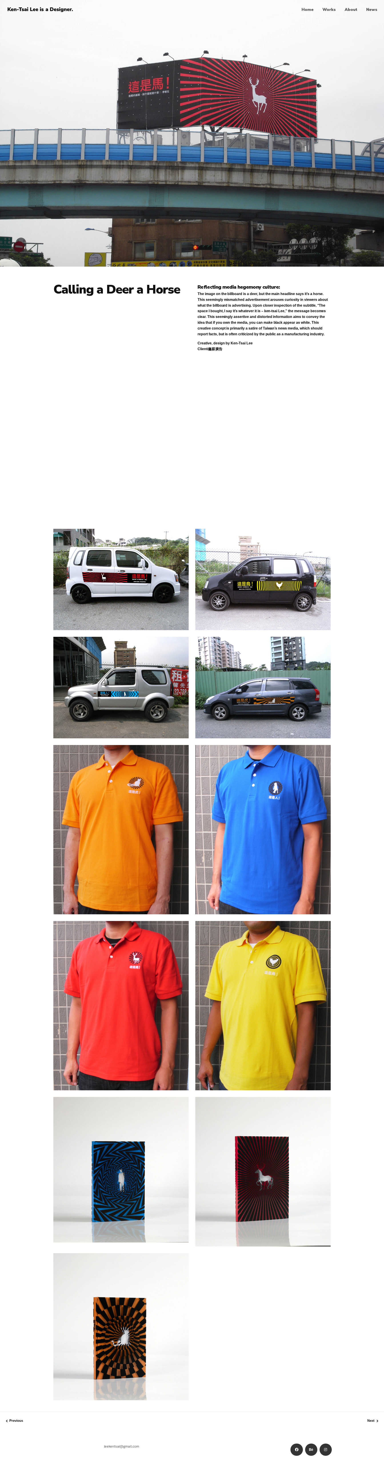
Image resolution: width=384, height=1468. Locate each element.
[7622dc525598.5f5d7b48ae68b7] (121, 1326)
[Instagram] (326, 1450)
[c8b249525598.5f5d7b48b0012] (192, 412)
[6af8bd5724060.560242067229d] (121, 382)
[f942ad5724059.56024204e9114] (263, 370)
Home (308, 9)
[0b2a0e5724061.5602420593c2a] (263, 382)
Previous (16, 1420)
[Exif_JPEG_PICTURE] (192, 425)
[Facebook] (296, 1450)
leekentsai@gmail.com (121, 1446)
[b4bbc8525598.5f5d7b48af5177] (263, 1256)
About (351, 9)
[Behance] (311, 1450)
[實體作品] (192, 502)
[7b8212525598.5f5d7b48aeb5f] (192, 400)
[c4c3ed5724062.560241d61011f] (121, 370)
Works (329, 9)
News (371, 9)
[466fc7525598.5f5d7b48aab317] (263, 1172)
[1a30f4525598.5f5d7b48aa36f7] (121, 1169)
